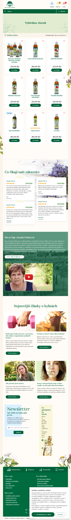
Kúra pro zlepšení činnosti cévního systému (14, 60)
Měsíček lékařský (56, 58)
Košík (64, 4)
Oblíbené (58, 4)
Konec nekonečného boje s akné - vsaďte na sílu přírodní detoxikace (50, 384)
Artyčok (56, 130)
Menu (10, 11)
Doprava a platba (42, 483)
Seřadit (50, 35)
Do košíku (14, 70)
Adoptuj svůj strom (11, 498)
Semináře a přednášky (12, 481)
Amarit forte (35, 130)
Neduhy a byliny (12, 35)
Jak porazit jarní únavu (15, 383)
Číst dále (9, 50)
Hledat (63, 11)
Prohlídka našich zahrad (13, 496)
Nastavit (60, 514)
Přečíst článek (12, 353)
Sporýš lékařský (14, 130)
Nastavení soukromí (11, 502)
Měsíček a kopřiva (14, 95)
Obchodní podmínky (43, 481)
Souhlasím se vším (44, 514)
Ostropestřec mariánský (35, 96)
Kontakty (8, 483)
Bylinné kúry (16, 469)
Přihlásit (52, 6)
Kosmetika (46, 469)
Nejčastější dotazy (11, 500)
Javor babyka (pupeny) (35, 58)
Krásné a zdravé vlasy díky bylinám (50, 334)
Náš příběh (9, 479)
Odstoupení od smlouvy (12, 504)
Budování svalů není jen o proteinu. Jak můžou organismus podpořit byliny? (19, 336)
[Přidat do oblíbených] (22, 41)
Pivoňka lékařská (56, 95)
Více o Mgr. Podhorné (13, 257)
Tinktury (31, 469)
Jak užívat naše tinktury (44, 479)
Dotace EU (9, 488)
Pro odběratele (10, 485)
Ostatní (61, 469)
